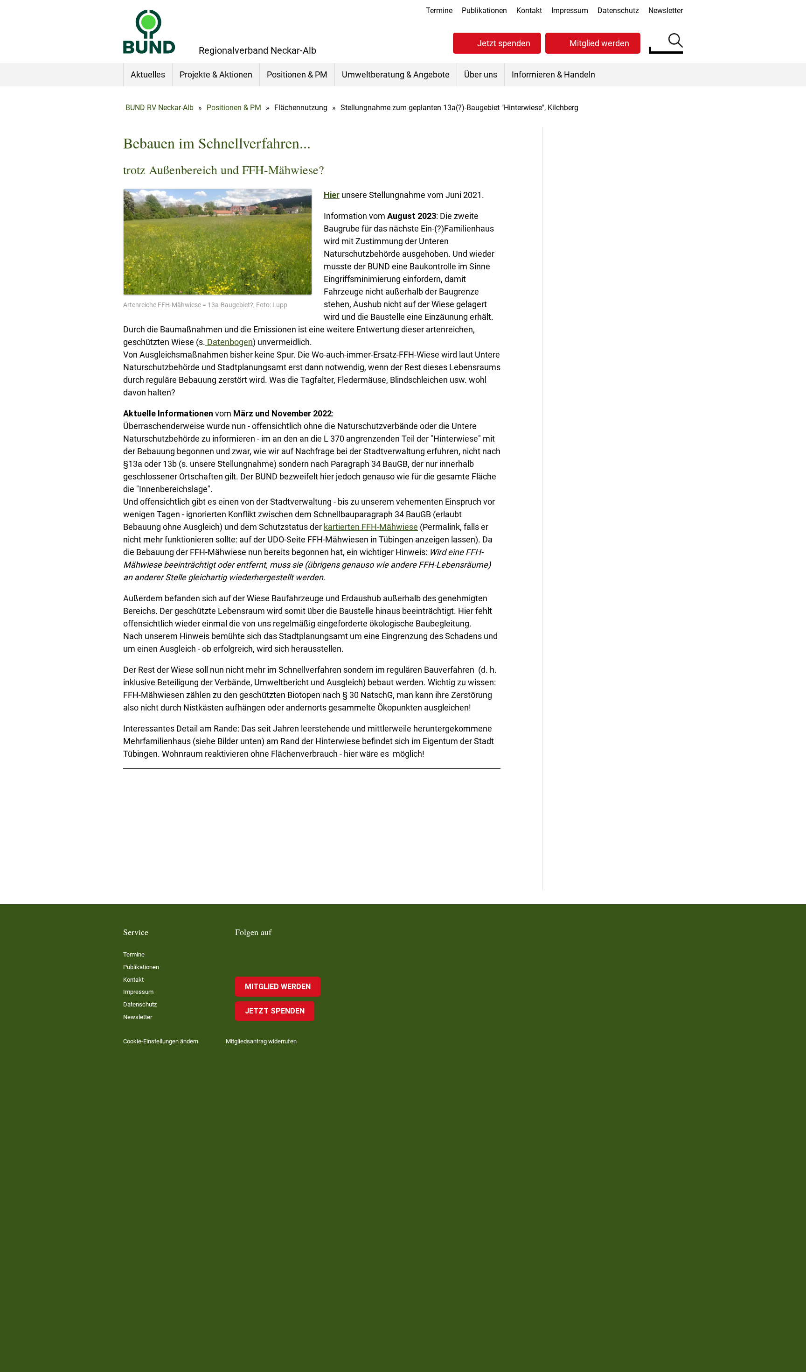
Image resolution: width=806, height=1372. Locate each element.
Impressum (569, 10)
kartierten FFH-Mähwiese (371, 527)
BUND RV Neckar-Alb (159, 107)
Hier (332, 195)
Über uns (480, 74)
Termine (439, 10)
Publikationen (484, 10)
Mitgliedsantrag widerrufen (261, 1041)
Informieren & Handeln (553, 74)
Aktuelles (148, 74)
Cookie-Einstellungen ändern (160, 1041)
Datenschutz (618, 10)
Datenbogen (229, 342)
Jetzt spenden (503, 43)
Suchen (675, 42)
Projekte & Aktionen (216, 74)
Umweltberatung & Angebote (396, 74)
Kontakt (529, 10)
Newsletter (665, 10)
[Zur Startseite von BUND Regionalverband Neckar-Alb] (149, 31)
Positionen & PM (297, 74)
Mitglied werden (599, 43)
